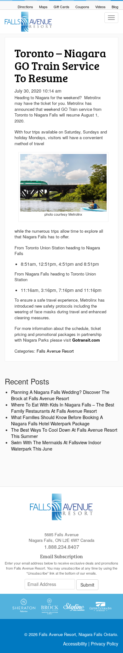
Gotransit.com (86, 340)
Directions (25, 6)
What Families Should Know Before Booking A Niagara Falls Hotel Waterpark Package (57, 420)
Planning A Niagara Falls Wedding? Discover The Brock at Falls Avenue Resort (60, 395)
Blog (115, 6)
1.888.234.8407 (61, 546)
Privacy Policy (104, 643)
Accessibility (75, 643)
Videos (100, 6)
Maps (43, 6)
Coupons (82, 6)
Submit (87, 585)
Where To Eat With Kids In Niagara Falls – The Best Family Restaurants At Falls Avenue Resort (62, 407)
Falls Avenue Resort (55, 351)
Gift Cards (61, 6)
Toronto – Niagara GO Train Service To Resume (60, 65)
